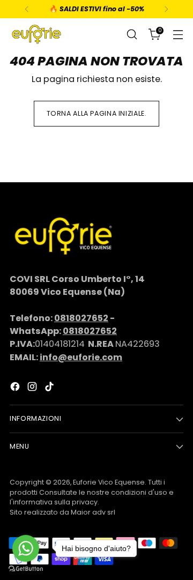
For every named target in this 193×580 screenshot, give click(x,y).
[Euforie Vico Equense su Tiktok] (50, 388)
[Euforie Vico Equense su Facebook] (16, 388)
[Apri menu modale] (178, 35)
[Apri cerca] (132, 35)
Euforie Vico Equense (109, 482)
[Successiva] (166, 9)
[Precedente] (27, 9)
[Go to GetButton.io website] (26, 569)
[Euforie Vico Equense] (36, 34)
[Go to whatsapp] (25, 548)
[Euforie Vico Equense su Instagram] (33, 388)
